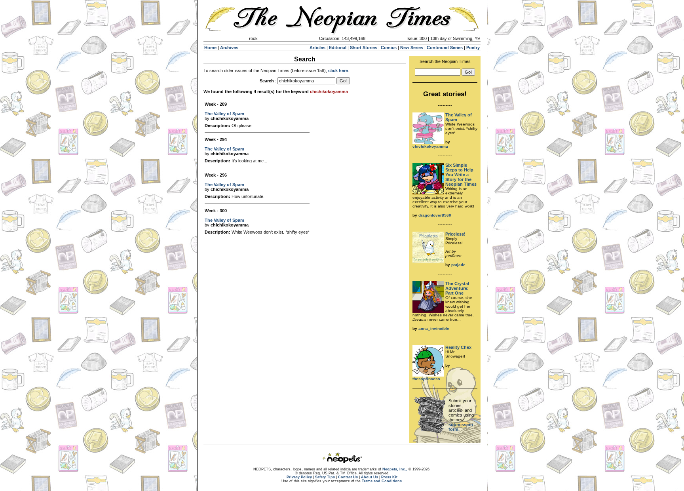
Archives (229, 47)
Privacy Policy (299, 477)
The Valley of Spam (224, 113)
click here (338, 70)
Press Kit (389, 477)
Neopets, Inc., (394, 469)
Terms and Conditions (382, 481)
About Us (369, 477)
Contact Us (348, 477)
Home (210, 47)
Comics (389, 47)
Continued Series (445, 47)
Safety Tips (325, 477)
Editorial (337, 47)
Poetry (473, 47)
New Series (411, 47)
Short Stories (363, 47)
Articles (317, 47)
